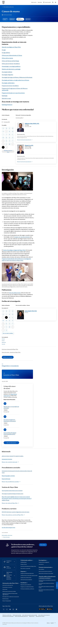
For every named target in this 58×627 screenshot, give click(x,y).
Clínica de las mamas (7, 58)
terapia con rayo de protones (22, 237)
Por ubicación (4, 119)
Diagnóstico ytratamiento (12, 19)
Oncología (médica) (7, 72)
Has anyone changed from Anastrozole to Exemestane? (10, 420)
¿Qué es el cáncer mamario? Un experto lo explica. (12, 456)
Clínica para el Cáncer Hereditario (11, 63)
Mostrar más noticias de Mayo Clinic (10, 503)
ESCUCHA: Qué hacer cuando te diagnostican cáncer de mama (15, 512)
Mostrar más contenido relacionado (9, 462)
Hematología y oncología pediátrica (11, 66)
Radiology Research (7, 104)
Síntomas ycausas (5, 19)
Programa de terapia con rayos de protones (13, 93)
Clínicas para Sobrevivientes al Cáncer (12, 55)
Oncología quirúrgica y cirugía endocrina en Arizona (15, 80)
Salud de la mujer (6, 98)
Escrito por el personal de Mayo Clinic (10, 349)
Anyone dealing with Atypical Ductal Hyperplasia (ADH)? (10, 433)
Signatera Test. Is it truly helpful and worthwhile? (11, 407)
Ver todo (3, 344)
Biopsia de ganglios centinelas (8, 475)
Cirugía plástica (6, 52)
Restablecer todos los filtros (8, 151)
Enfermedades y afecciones (8, 6)
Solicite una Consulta (8, 14)
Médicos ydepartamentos (20, 19)
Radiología (4, 95)
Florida (3, 340)
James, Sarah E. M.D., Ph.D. (31, 311)
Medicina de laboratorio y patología (11, 69)
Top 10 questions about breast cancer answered (12, 490)
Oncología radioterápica (8, 83)
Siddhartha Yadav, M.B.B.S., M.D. (32, 123)
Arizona (3, 338)
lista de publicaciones (14, 292)
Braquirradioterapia (6, 478)
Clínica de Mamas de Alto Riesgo (10, 61)
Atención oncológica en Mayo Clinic (11, 47)
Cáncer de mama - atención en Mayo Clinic (11, 352)
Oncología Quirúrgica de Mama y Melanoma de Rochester (17, 77)
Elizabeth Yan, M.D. (29, 145)
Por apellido (4, 125)
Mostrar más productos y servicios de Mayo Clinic (12, 515)
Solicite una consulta (7, 357)
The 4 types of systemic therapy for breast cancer (12, 493)
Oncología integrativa (7, 74)
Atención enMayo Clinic (28, 19)
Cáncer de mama (11, 11)
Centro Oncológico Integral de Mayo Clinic (14, 250)
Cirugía (4, 50)
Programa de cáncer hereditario (10, 85)
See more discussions (11, 442)
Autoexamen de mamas (7, 459)
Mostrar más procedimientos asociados (10, 481)
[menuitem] (5, 19)
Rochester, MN (7, 122)
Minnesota (4, 342)
